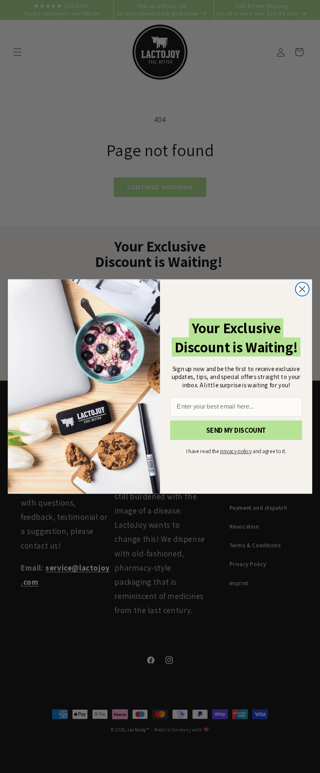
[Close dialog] (302, 289)
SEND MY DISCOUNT (236, 430)
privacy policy (235, 451)
